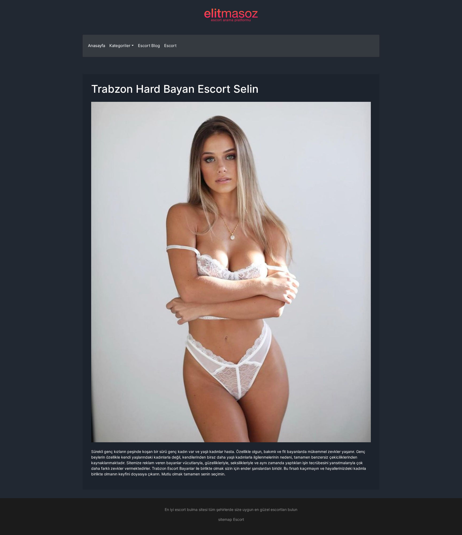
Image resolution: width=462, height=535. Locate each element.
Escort (170, 45)
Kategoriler (119, 45)
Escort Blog (149, 45)
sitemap (225, 519)
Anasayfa (96, 45)
